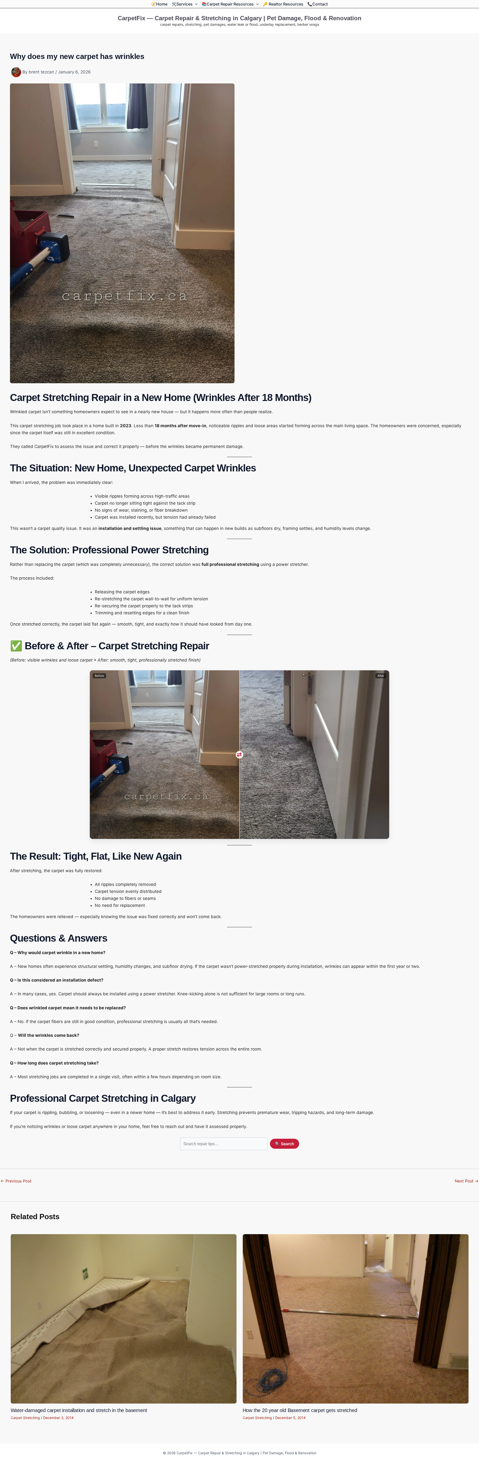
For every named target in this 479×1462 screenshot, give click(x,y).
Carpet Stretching (25, 1418)
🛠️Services (182, 3)
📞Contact (317, 3)
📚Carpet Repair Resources (228, 3)
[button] (195, 4)
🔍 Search (284, 1143)
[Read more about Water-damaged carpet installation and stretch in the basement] (124, 1318)
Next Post (467, 1181)
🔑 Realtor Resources (283, 3)
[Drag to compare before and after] (239, 754)
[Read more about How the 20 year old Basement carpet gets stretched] (356, 1318)
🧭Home (159, 3)
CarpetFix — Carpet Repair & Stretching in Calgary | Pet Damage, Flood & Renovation (239, 18)
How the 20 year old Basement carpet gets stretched (300, 1410)
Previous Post (15, 1181)
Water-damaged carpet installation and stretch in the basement (79, 1410)
